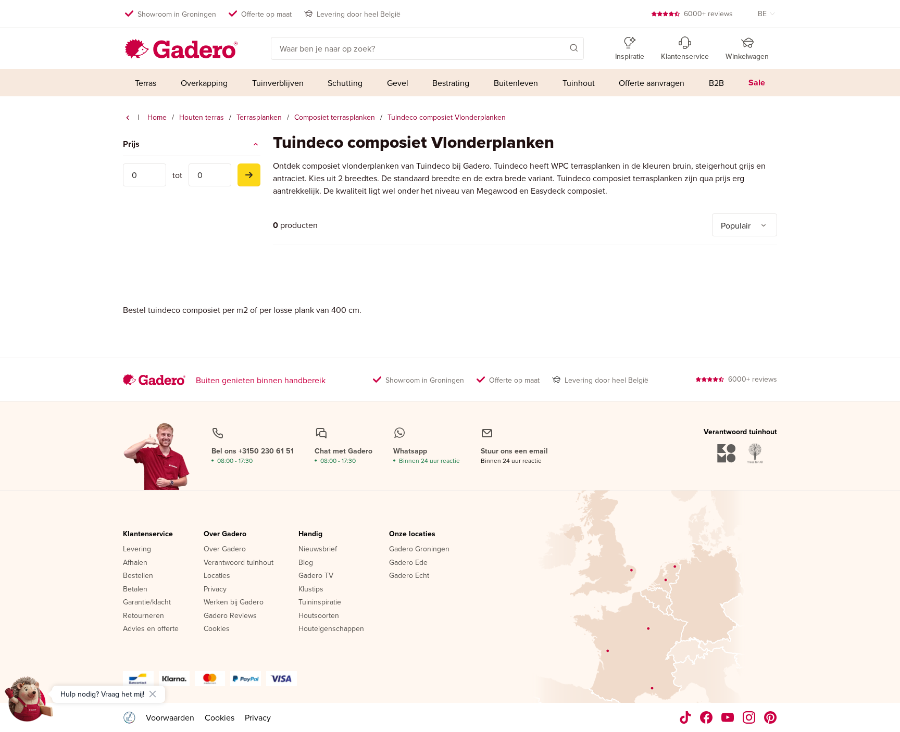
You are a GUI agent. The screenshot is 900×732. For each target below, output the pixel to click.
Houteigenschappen (331, 629)
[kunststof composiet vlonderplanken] (127, 117)
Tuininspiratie (319, 602)
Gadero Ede (408, 562)
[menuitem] (146, 82)
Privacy (215, 589)
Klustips (310, 589)
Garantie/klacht (147, 602)
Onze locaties (412, 534)
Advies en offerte (151, 629)
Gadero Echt (409, 575)
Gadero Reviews (230, 616)
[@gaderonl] (685, 717)
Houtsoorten (318, 616)
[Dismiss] (152, 694)
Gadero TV (315, 575)
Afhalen (135, 562)
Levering (137, 549)
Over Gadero (225, 534)
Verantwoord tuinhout (238, 562)
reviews (708, 13)
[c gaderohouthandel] (727, 717)
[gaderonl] (749, 717)
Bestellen (138, 575)
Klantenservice (148, 534)
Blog (305, 562)
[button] (559, 47)
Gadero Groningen (419, 549)
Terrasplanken (259, 117)
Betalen (135, 589)
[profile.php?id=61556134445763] (706, 717)
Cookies (217, 629)
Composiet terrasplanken (334, 117)
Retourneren (143, 616)
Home (157, 117)
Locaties (217, 575)
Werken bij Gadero (234, 602)
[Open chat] (29, 703)
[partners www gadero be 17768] (129, 717)
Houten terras (201, 117)
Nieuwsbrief (317, 549)
